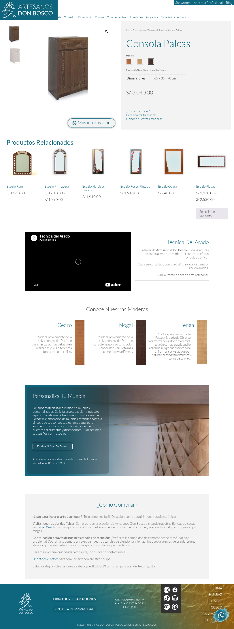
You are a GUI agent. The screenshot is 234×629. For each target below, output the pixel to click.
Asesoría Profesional (208, 3)
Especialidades (170, 17)
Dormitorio (85, 17)
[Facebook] (175, 590)
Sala (58, 17)
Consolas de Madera (157, 30)
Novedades (136, 17)
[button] (129, 61)
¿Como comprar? (138, 111)
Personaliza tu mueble (141, 115)
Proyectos (152, 17)
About (186, 17)
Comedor (70, 17)
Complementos (116, 17)
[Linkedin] (175, 598)
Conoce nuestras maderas (144, 119)
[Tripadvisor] (167, 607)
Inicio (128, 30)
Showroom (182, 3)
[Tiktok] (167, 598)
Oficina (99, 17)
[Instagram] (167, 590)
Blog (229, 3)
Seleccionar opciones (207, 213)
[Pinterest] (175, 607)
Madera (130, 55)
